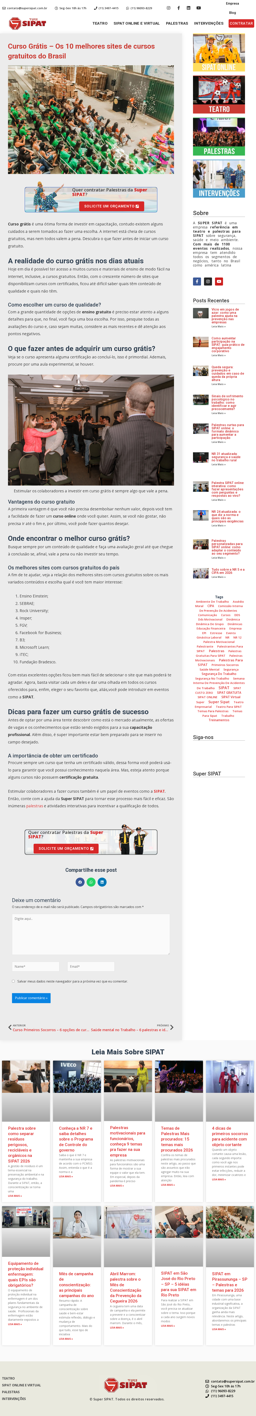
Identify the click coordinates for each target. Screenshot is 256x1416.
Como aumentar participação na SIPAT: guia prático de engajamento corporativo (228, 344)
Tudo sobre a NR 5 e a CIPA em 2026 (228, 571)
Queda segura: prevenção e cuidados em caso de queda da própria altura (228, 373)
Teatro (100, 23)
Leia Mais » (219, 326)
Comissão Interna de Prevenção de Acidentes (221, 608)
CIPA (210, 606)
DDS (237, 615)
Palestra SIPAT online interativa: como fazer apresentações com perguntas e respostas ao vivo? (228, 489)
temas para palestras (212, 711)
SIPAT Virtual (230, 697)
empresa (235, 628)
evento (231, 633)
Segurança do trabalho (219, 674)
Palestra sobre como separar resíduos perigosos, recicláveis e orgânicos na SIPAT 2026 (22, 1145)
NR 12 (237, 637)
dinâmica (233, 619)
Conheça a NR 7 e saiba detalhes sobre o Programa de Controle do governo (76, 1139)
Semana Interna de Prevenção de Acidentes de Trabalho (219, 683)
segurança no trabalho (212, 678)
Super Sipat (219, 701)
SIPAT (159, 791)
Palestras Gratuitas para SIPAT (219, 653)
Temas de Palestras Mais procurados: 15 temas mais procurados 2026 (177, 1139)
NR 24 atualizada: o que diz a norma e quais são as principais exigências (228, 516)
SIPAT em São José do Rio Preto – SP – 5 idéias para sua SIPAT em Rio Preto (178, 1284)
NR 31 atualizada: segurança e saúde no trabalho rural (226, 457)
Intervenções (209, 23)
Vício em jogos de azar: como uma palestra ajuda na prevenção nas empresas (225, 316)
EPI (204, 633)
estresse (216, 633)
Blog (232, 13)
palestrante (205, 646)
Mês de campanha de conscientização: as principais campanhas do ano (76, 1284)
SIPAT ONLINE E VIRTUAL (137, 23)
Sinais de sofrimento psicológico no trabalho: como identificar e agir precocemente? (227, 402)
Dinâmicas (235, 624)
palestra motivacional (219, 642)
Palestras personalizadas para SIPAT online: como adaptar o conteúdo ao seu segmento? (227, 547)
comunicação (207, 615)
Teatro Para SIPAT (229, 707)
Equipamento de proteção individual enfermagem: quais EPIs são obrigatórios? (25, 1274)
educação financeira (211, 628)
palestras (34, 806)
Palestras (177, 23)
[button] (241, 23)
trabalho (227, 716)
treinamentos (219, 720)
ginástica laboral (209, 637)
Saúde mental (209, 669)
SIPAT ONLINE (207, 697)
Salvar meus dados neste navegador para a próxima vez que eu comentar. (72, 981)
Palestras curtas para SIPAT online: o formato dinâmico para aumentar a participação (228, 431)
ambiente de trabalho (212, 601)
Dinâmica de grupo (210, 624)
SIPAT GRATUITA (229, 693)
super (200, 702)
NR (227, 637)
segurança (231, 669)
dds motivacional (210, 619)
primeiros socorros (225, 665)
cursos (225, 615)
